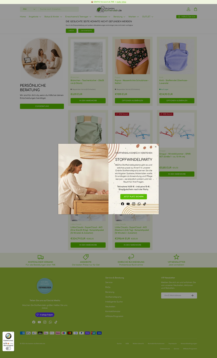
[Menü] (12, 333)
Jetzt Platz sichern (134, 197)
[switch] (8, 348)
